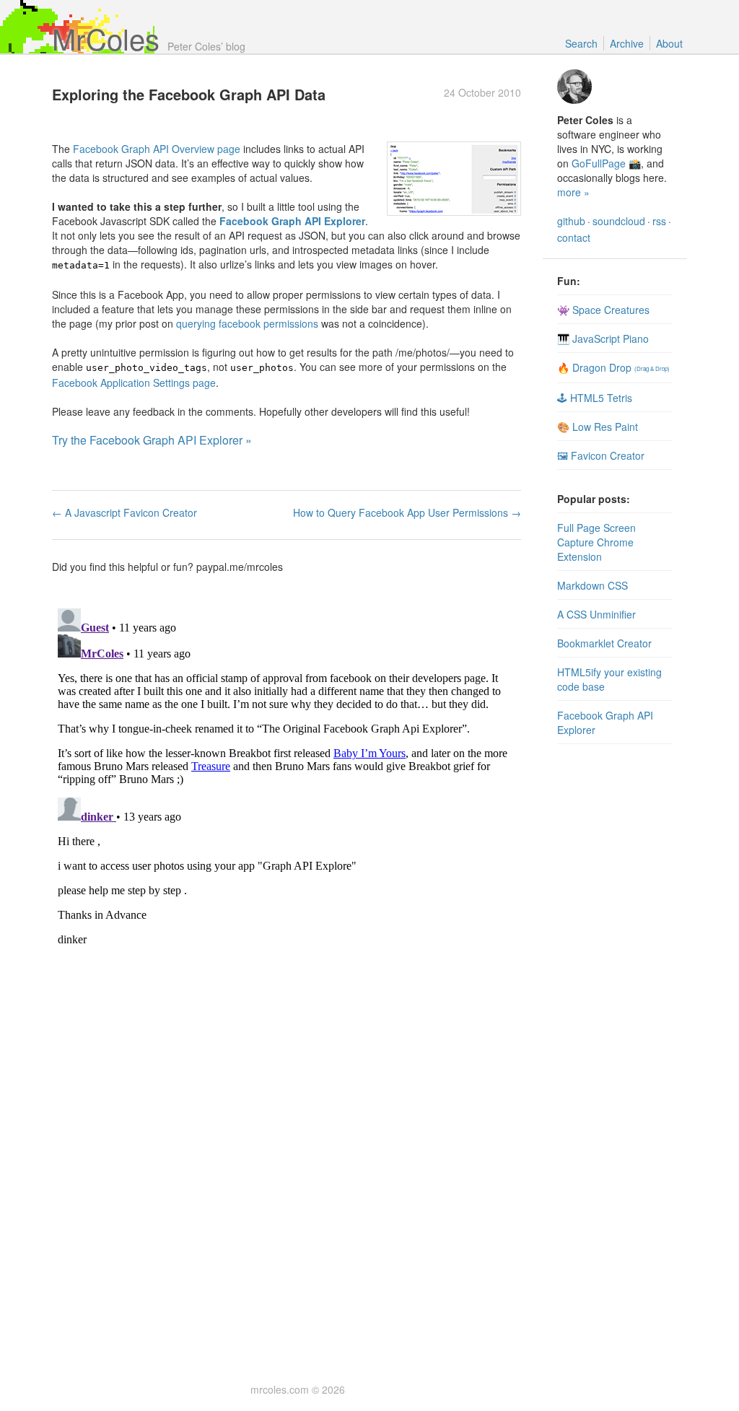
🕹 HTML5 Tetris (594, 397)
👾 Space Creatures (603, 309)
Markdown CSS (592, 585)
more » (573, 192)
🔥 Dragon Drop (613, 367)
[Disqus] (286, 783)
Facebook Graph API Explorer (292, 221)
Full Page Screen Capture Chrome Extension (596, 542)
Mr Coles (105, 37)
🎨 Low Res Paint (597, 426)
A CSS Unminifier (596, 614)
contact (573, 237)
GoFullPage (599, 163)
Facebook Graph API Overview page (156, 148)
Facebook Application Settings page (134, 382)
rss (659, 221)
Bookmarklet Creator (604, 643)
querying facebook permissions (247, 323)
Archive (627, 43)
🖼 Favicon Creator (600, 455)
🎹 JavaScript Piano (603, 338)
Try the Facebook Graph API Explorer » (152, 440)
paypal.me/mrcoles (239, 566)
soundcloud (618, 221)
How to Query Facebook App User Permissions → (407, 512)
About (669, 43)
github (571, 221)
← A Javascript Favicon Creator (124, 512)
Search (581, 43)
